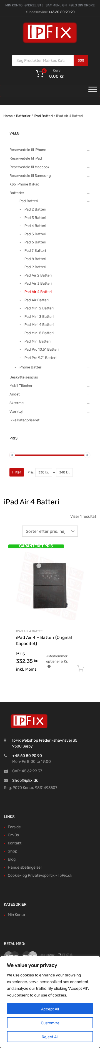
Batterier (23, 116)
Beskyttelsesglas (23, 377)
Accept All (50, 1009)
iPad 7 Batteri (35, 250)
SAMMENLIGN (56, 5)
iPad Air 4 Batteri (29, 631)
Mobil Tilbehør (20, 385)
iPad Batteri (43, 116)
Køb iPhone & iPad (24, 184)
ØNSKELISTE (33, 5)
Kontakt (14, 843)
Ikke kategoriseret (24, 420)
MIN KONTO (13, 5)
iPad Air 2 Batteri (38, 275)
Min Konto (16, 914)
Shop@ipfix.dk (25, 780)
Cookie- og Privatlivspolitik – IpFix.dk (40, 875)
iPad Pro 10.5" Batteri (41, 349)
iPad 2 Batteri (35, 209)
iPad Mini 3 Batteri (39, 316)
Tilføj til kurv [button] (80, 668)
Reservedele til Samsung (30, 176)
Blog (12, 859)
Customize (50, 1023)
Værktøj (15, 411)
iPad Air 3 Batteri (38, 283)
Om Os (13, 835)
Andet (14, 394)
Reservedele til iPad (25, 158)
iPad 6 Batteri (35, 242)
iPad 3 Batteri (35, 218)
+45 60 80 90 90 (62, 12)
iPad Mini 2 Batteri (39, 308)
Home (8, 116)
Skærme (16, 403)
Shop (12, 851)
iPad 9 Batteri (35, 267)
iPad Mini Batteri (37, 341)
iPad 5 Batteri (35, 234)
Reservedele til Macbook (29, 167)
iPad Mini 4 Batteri (39, 325)
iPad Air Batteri (36, 300)
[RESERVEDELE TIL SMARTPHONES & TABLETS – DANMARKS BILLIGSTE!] (50, 42)
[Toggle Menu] (92, 91)
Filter (16, 472)
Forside (14, 827)
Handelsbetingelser (25, 867)
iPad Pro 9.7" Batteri (40, 358)
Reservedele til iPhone (27, 150)
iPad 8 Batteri (35, 259)
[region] (50, 1002)
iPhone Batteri (30, 367)
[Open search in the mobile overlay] (50, 60)
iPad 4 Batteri (35, 226)
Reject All (50, 1037)
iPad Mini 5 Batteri (39, 333)
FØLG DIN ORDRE (82, 5)
